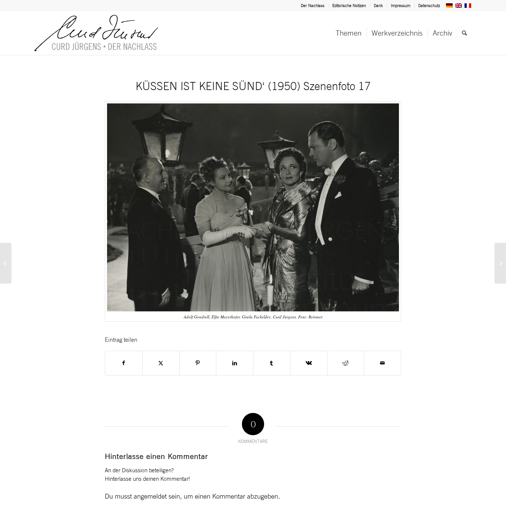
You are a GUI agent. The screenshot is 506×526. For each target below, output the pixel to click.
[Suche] (464, 33)
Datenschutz (429, 5)
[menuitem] (313, 5)
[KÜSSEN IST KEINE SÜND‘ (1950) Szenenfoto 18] (500, 263)
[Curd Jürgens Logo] (96, 33)
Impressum (400, 5)
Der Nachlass (312, 5)
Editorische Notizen (349, 5)
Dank (378, 5)
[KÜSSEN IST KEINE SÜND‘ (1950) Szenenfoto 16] (5, 263)
